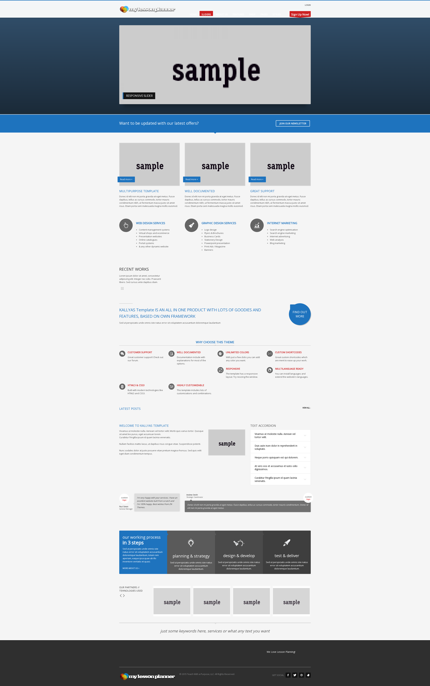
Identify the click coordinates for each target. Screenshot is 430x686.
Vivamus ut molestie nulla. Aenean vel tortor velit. (275, 435)
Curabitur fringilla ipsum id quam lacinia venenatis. (276, 479)
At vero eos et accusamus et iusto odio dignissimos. (276, 467)
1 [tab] (245, 97)
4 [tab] (298, 97)
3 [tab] (280, 97)
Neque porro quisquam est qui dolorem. (276, 457)
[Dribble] (301, 675)
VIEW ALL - (307, 408)
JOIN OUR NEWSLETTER (293, 123)
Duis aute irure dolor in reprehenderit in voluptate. (276, 447)
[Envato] (308, 675)
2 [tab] (262, 97)
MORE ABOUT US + (131, 568)
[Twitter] (294, 675)
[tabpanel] (215, 64)
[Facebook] (288, 675)
